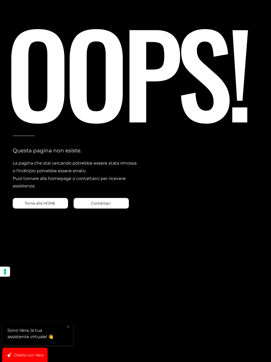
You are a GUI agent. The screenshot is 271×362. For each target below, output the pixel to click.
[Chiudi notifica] (68, 327)
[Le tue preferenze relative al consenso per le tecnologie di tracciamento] (5, 272)
